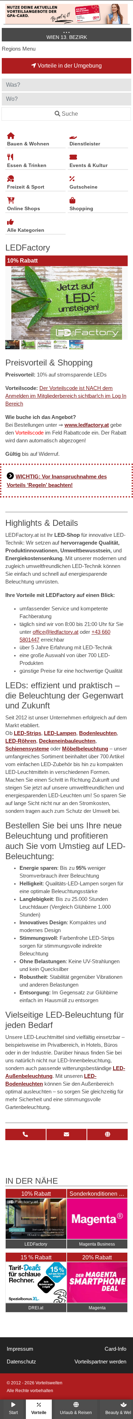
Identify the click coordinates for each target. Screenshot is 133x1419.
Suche (70, 114)
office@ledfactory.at (55, 632)
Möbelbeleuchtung (85, 749)
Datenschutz (21, 1362)
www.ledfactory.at (87, 425)
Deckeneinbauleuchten (67, 741)
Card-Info (115, 1349)
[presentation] (12, 303)
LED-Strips (27, 733)
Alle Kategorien (25, 230)
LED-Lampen (60, 733)
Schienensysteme (27, 749)
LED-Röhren (20, 741)
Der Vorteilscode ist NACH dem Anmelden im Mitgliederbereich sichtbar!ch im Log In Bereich (65, 396)
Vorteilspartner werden (100, 1362)
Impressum (20, 1349)
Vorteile (38, 1412)
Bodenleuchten (98, 733)
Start (13, 1412)
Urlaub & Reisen (76, 1412)
